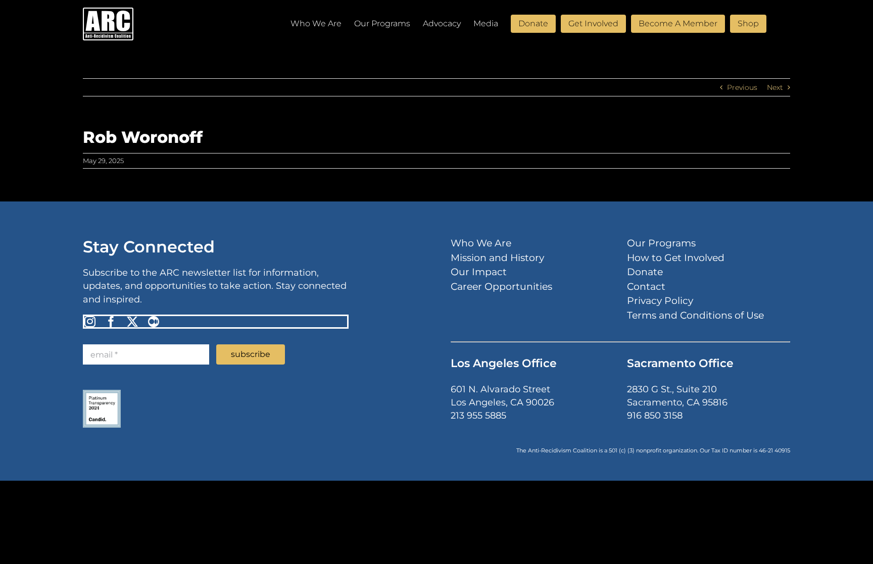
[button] (774, 23)
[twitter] (132, 321)
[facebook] (111, 321)
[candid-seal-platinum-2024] (102, 393)
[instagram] (89, 321)
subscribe (250, 354)
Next (775, 87)
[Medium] (153, 321)
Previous (742, 87)
